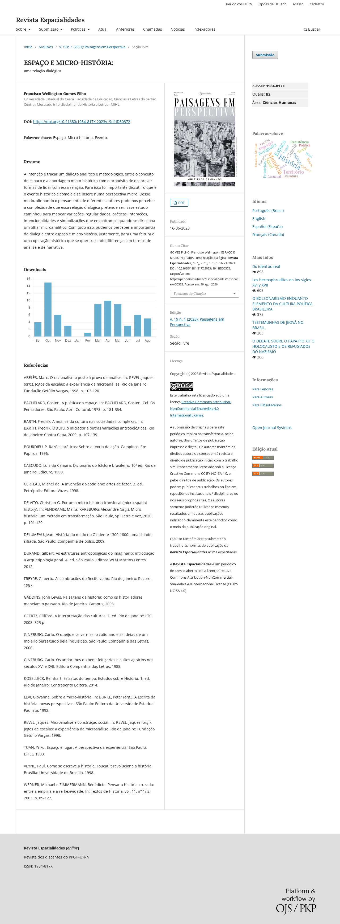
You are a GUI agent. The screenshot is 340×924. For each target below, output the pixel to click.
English (258, 218)
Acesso (298, 4)
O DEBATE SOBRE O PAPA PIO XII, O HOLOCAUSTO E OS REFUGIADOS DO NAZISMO (283, 346)
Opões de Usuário (272, 4)
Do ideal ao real (266, 266)
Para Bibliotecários (267, 405)
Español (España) (267, 226)
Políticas (79, 29)
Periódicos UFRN (239, 4)
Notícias (178, 29)
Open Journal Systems (272, 427)
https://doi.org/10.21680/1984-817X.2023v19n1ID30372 (81, 121)
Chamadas (152, 29)
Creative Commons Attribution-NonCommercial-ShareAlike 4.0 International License (200, 408)
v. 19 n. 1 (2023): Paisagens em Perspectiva (92, 46)
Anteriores (125, 29)
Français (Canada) (268, 234)
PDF (181, 202)
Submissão (49, 29)
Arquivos (46, 46)
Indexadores (204, 29)
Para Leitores (262, 389)
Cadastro (317, 4)
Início (28, 46)
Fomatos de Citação (190, 293)
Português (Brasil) (268, 210)
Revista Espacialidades (50, 20)
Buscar (313, 29)
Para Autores (262, 397)
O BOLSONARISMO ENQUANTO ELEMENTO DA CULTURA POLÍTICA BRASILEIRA (282, 304)
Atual (103, 29)
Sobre (21, 29)
